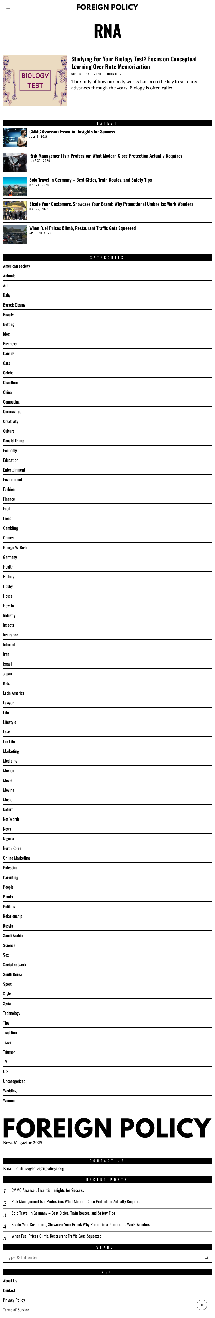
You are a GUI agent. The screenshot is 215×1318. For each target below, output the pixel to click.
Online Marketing (16, 858)
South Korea (12, 974)
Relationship (12, 916)
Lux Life (9, 741)
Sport (7, 984)
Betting (8, 324)
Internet (9, 644)
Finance (9, 499)
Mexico (8, 770)
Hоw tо (8, 605)
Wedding (10, 1090)
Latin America (14, 693)
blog (6, 334)
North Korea (12, 848)
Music (7, 799)
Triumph (9, 1052)
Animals (9, 275)
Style (7, 993)
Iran (6, 654)
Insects (8, 625)
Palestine (10, 867)
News (7, 829)
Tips (6, 1023)
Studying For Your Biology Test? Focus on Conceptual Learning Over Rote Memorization (134, 62)
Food (6, 508)
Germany (10, 557)
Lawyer (8, 702)
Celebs (8, 372)
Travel (7, 1042)
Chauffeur (10, 382)
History (8, 576)
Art (5, 285)
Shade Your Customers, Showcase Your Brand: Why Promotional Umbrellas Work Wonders (111, 204)
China (7, 392)
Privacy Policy (14, 1300)
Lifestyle (9, 722)
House (8, 596)
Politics (9, 906)
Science (9, 945)
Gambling (10, 528)
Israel (7, 664)
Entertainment (14, 470)
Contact (9, 1290)
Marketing (11, 751)
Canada (8, 353)
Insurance (10, 634)
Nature (8, 809)
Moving (8, 790)
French (8, 518)
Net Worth (11, 819)
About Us (10, 1280)
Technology (11, 1013)
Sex (6, 955)
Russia (8, 926)
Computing (11, 402)
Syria (7, 1003)
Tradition (10, 1032)
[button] (206, 1257)
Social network (14, 964)
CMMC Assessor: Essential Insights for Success (72, 131)
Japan (7, 673)
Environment (12, 479)
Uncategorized (14, 1081)
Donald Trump (13, 440)
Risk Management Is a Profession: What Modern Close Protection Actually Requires (105, 156)
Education (114, 74)
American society (16, 266)
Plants (8, 896)
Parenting (10, 877)
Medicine (10, 761)
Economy (10, 450)
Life (6, 712)
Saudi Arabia (13, 935)
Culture (8, 431)
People (8, 887)
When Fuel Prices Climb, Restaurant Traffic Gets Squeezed (82, 228)
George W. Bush (15, 547)
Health (8, 567)
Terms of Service (16, 1309)
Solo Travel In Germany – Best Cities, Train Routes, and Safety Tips (90, 180)
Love (6, 731)
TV (5, 1061)
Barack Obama (14, 305)
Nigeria (8, 838)
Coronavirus (12, 411)
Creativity (10, 421)
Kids (6, 683)
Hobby (8, 586)
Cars (6, 363)
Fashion (9, 489)
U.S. (6, 1071)
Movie (7, 780)
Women (9, 1100)
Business (10, 343)
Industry (9, 615)
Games (8, 537)
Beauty (8, 314)
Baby (6, 295)
